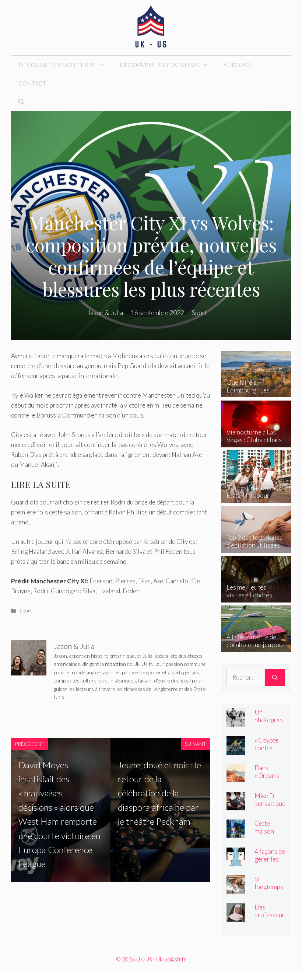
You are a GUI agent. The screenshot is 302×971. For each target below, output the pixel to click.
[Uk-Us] (151, 27)
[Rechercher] (274, 678)
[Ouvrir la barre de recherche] (21, 101)
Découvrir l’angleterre (56, 64)
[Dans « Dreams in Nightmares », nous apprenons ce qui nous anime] (235, 777)
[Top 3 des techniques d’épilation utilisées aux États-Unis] (256, 547)
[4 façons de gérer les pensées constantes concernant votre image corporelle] (235, 861)
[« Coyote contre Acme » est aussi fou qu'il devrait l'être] (235, 749)
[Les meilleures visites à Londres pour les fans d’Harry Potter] (256, 597)
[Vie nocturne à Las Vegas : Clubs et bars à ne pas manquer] (256, 442)
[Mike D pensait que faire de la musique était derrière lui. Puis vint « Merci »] (235, 805)
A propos (237, 64)
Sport (26, 610)
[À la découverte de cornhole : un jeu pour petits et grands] (256, 647)
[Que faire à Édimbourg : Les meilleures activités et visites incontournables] (256, 392)
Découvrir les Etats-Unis (159, 64)
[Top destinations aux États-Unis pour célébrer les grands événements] (256, 498)
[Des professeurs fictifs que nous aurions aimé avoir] (235, 916)
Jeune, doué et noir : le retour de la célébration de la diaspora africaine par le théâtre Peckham (159, 793)
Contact (32, 83)
